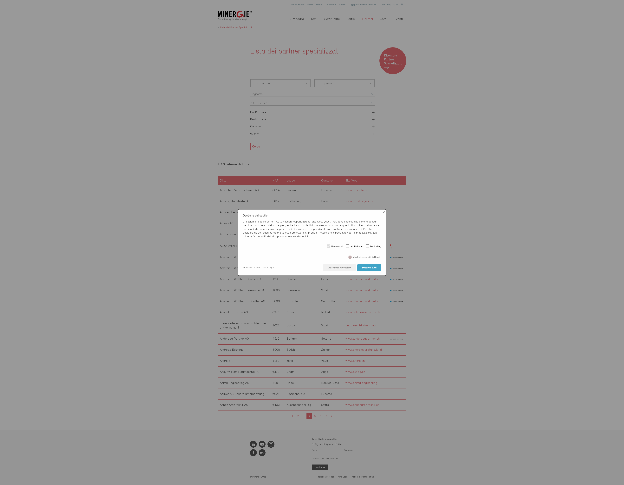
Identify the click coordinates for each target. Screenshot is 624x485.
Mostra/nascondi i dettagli (366, 256)
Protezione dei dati (252, 268)
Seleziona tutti (369, 268)
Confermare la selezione (339, 268)
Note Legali (268, 268)
